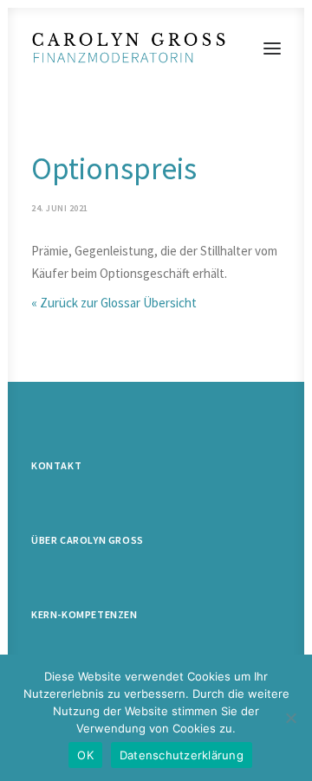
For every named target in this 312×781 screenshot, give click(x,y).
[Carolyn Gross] (156, 48)
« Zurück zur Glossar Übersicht (114, 302)
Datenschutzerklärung (182, 755)
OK (85, 755)
